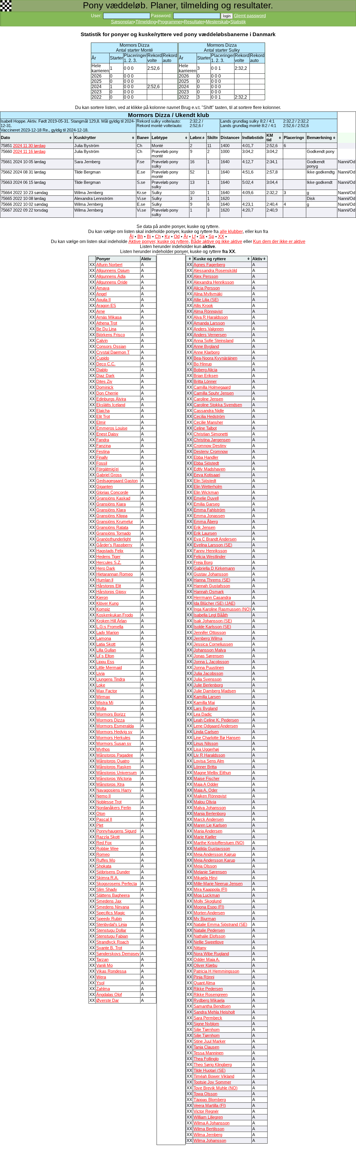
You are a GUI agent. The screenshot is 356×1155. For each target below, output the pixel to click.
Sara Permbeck (208, 1018)
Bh (140, 236)
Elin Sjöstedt (205, 481)
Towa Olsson (205, 1094)
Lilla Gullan (106, 650)
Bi (149, 236)
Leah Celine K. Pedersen (216, 720)
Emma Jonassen (209, 516)
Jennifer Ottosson (210, 632)
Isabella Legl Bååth (211, 615)
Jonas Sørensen (209, 656)
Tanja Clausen (206, 1047)
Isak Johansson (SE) (213, 621)
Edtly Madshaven (209, 469)
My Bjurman (205, 918)
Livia (100, 673)
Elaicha (103, 410)
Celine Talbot (205, 428)
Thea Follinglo (206, 1059)
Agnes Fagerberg (209, 264)
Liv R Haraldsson (209, 755)
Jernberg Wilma (208, 638)
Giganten (104, 486)
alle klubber (231, 231)
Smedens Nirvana (112, 907)
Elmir (101, 422)
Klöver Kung (107, 603)
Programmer (170, 21)
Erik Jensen (204, 527)
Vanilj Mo (104, 965)
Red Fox (104, 843)
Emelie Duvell (206, 498)
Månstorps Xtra (110, 784)
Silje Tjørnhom (207, 1029)
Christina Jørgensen (212, 440)
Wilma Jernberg (208, 1134)
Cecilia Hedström (209, 416)
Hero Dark (105, 568)
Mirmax (103, 697)
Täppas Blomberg (210, 1099)
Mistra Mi (104, 702)
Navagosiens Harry (114, 790)
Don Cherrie (107, 393)
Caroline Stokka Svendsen (218, 405)
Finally (102, 457)
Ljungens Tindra (110, 679)
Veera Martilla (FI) (210, 1105)
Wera (101, 977)
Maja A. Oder (205, 790)
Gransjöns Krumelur (114, 521)
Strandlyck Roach (112, 942)
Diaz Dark (105, 375)
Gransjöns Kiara (111, 504)
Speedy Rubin (109, 918)
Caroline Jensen (208, 399)
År (186, 236)
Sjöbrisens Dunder (113, 872)
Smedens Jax (109, 901)
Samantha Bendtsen (212, 1006)
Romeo (103, 854)
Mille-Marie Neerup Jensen (218, 883)
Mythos (103, 749)
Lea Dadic (203, 714)
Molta (101, 708)
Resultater (194, 21)
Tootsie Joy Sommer (212, 1082)
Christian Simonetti (211, 434)
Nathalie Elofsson (209, 936)
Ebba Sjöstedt (206, 463)
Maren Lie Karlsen (210, 825)
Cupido (102, 358)
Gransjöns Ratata (112, 527)
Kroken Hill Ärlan (111, 621)
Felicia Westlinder (210, 556)
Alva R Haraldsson (211, 317)
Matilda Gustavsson (212, 848)
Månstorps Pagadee (114, 755)
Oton (100, 813)
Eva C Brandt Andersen (215, 539)
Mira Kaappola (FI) (210, 889)
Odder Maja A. (207, 959)
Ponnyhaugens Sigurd (116, 831)
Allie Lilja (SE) (206, 300)
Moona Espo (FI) (209, 907)
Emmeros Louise (111, 428)
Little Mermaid (109, 667)
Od (177, 236)
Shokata (103, 866)
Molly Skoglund (207, 901)
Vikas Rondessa (111, 971)
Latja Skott (105, 644)
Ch (158, 236)
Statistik (238, 21)
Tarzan (102, 959)
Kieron (102, 597)
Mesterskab (217, 21)
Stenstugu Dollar (111, 930)
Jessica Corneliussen (213, 644)
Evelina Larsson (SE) (213, 545)
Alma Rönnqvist (208, 311)
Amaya (102, 288)
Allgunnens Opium (113, 270)
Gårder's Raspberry (114, 545)
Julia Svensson (207, 679)
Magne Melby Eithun (212, 772)
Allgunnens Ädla (110, 276)
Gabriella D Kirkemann (214, 568)
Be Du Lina (106, 329)
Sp (211, 236)
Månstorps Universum (116, 772)
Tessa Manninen (208, 1053)
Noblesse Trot (109, 802)
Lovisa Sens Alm (209, 761)
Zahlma (103, 989)
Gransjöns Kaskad (113, 498)
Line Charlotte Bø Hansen (217, 737)
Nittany (200, 948)
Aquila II (103, 300)
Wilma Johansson (210, 1140)
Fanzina (103, 445)
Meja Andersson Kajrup (215, 854)
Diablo (102, 370)
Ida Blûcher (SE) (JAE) (214, 603)
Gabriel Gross (109, 475)
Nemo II (103, 796)
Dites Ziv (104, 381)
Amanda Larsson (209, 323)
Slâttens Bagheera (113, 895)
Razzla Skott (108, 837)
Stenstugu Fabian (112, 936)
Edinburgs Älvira (111, 399)
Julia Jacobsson (208, 673)
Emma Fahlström (209, 510)
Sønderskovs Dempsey (118, 953)
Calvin (102, 340)
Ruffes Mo (105, 860)
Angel (101, 294)
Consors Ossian (111, 346)
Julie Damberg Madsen (215, 691)
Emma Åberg (206, 521)
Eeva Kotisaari (207, 475)
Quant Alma (204, 983)
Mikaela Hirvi (205, 878)
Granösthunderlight (113, 539)
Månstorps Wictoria (114, 778)
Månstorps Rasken (113, 767)
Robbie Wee (107, 848)
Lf (194, 236)
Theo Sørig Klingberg (213, 1064)
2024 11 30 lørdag (29, 145)
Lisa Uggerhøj (206, 749)
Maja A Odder (206, 784)
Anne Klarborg (206, 352)
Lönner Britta (205, 767)
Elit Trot (103, 416)
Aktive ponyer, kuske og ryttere (158, 241)
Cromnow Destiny (210, 445)
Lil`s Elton (105, 656)
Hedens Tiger (108, 556)
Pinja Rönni (204, 977)
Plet (99, 825)
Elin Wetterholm (208, 486)
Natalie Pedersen (209, 930)
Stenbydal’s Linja (111, 924)
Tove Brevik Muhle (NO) (216, 1088)
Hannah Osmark (209, 591)
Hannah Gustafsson (212, 586)
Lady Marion (107, 632)
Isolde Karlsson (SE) (212, 626)
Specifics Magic (110, 913)
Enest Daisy (107, 434)
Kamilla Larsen (207, 697)
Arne (100, 311)
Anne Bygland (206, 346)
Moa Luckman (207, 895)
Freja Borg (203, 562)
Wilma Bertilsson (209, 1129)
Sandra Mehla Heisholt (214, 1012)
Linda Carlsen (206, 732)
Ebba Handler (206, 457)
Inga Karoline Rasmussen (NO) (222, 609)
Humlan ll (104, 580)
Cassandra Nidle (209, 410)
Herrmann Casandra (212, 597)
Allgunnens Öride (111, 282)
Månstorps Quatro (112, 761)
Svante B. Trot (109, 948)
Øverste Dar (107, 1000)
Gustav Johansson (211, 574)
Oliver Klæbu (205, 965)
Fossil (101, 463)
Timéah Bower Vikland (214, 1076)
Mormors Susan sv (113, 743)
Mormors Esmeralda (115, 726)
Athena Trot (106, 323)
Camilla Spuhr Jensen (214, 393)
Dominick (104, 387)
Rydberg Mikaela (209, 1000)
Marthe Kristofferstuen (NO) (219, 843)
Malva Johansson (210, 807)
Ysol (100, 983)
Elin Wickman (206, 492)
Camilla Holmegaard (212, 387)
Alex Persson (206, 276)
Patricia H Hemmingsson (216, 971)
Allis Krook (203, 305)
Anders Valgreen (209, 329)
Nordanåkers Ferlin (113, 807)
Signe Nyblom (206, 1024)
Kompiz (103, 609)
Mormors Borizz (111, 714)
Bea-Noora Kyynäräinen (215, 358)
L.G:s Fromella (109, 626)
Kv (167, 236)
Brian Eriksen (206, 375)
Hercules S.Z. (108, 562)
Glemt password (250, 15)
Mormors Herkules (113, 737)
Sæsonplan (122, 21)
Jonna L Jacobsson (211, 662)
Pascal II (104, 819)
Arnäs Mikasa (109, 317)
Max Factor (106, 691)
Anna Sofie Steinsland (213, 340)
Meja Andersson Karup (214, 860)
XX (221, 236)
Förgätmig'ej (107, 469)
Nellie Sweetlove (209, 942)
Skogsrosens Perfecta (116, 883)
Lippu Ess (105, 662)
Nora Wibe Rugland (211, 953)
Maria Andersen (208, 831)
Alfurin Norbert (109, 264)
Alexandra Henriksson (214, 282)
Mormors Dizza (110, 720)
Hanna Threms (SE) (212, 580)
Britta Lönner (205, 381)
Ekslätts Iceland (110, 405)
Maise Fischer (206, 778)
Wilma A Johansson (211, 1123)
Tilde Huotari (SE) (210, 1070)
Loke (100, 685)
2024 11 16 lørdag (29, 151)
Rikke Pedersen (208, 989)
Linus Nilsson (206, 743)
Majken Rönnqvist (210, 796)
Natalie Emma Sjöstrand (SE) (220, 924)
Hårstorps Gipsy (111, 591)
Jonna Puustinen (209, 667)
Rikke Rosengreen (211, 994)
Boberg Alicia (205, 370)
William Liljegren (208, 1117)
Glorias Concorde (112, 492)
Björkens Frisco (110, 335)
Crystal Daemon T (113, 352)
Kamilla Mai (204, 702)
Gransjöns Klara (111, 510)
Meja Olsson (205, 866)
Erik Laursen (205, 533)
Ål (131, 236)
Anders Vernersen (210, 335)
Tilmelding (145, 21)
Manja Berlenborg (210, 813)
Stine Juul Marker (210, 1041)
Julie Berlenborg (208, 685)
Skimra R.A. (107, 878)
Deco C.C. (105, 364)
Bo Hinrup (203, 364)
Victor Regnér (206, 1111)
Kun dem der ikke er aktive (279, 241)
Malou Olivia (205, 802)
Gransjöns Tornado (113, 533)
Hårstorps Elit (108, 586)
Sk (202, 236)
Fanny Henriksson (210, 551)
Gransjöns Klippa (111, 516)
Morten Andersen (209, 913)
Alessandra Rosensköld (215, 270)
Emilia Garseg (206, 504)
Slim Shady (106, 889)
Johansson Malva (210, 650)
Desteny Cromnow (211, 451)
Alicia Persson (207, 288)
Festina (103, 451)
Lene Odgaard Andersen (216, 726)
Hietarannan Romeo (114, 574)
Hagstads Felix (109, 551)
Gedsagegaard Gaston (117, 481)
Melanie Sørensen (210, 872)
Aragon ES (106, 305)
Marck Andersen (209, 819)
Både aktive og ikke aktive (216, 241)
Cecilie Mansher (208, 422)
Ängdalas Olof (109, 994)
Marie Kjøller (205, 837)
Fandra (102, 440)
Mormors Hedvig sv (114, 732)
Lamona (103, 638)
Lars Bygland (205, 708)
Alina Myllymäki (208, 294)
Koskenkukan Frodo (114, 615)
